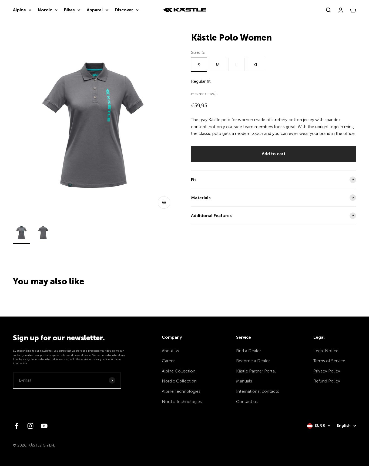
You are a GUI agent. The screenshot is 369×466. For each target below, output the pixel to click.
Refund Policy (326, 381)
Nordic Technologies (182, 401)
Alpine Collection (178, 371)
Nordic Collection (179, 381)
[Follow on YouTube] (44, 426)
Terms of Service (329, 360)
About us (170, 350)
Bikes (69, 9)
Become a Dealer (253, 360)
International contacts (257, 391)
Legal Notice (325, 350)
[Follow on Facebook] (16, 426)
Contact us (247, 401)
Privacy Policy (326, 371)
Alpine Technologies (181, 391)
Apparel (95, 9)
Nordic (45, 9)
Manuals (244, 381)
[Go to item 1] (21, 233)
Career (168, 360)
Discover (124, 9)
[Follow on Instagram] (30, 426)
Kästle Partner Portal (256, 371)
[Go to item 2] (43, 233)
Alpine (19, 9)
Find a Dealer (248, 350)
